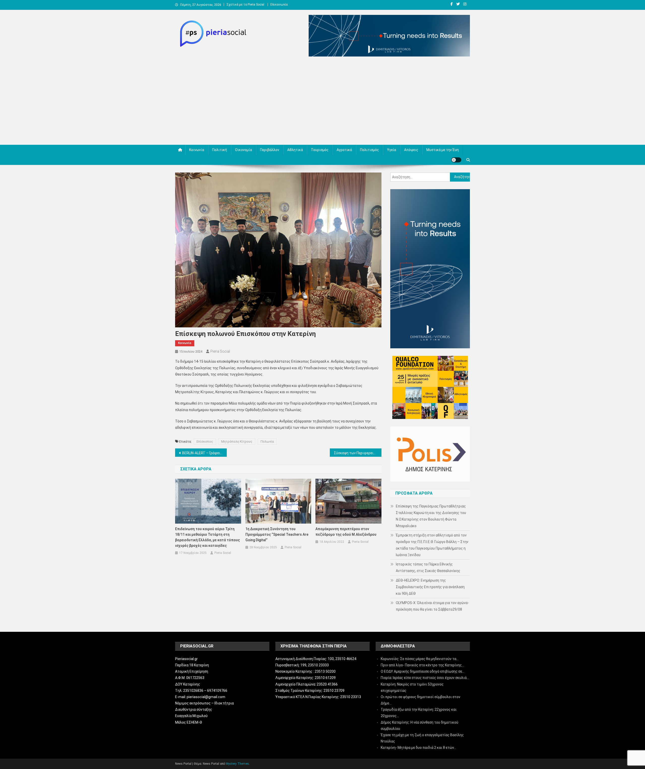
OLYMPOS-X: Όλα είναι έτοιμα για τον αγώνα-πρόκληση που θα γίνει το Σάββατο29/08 (432, 606)
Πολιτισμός (369, 150)
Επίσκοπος (205, 441)
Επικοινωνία (279, 4)
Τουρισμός (320, 150)
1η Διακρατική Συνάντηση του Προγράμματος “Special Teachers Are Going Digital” (276, 534)
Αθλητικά (295, 150)
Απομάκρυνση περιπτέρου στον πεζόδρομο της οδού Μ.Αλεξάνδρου (345, 531)
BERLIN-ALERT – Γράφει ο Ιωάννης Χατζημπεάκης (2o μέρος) (204, 453)
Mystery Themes (237, 763)
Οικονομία (243, 150)
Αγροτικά (344, 150)
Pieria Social (220, 351)
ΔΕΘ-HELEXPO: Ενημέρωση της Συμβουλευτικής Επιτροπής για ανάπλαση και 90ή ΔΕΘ (430, 586)
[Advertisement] (322, 102)
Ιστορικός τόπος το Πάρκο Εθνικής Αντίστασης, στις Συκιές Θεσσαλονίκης (428, 567)
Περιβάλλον (269, 150)
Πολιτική (219, 150)
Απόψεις (411, 150)
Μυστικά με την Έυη (442, 150)
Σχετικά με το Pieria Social (245, 4)
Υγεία (391, 150)
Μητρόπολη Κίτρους (236, 441)
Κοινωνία (196, 150)
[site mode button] (456, 159)
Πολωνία (267, 441)
